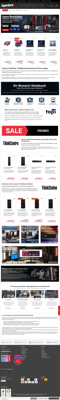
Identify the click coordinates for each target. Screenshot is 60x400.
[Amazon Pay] (28, 379)
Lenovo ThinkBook (5, 77)
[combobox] (30, 5)
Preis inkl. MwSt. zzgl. (8, 63)
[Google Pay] (29, 382)
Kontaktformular (10, 369)
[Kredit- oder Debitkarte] (24, 382)
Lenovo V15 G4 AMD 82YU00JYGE (40, 50)
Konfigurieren (33, 398)
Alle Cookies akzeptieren (53, 398)
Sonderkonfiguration (24, 348)
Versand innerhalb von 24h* (21, 342)
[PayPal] (35, 379)
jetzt (41, 92)
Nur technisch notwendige (43, 398)
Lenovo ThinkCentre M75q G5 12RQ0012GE (50, 168)
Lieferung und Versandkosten (46, 357)
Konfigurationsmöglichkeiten (26, 149)
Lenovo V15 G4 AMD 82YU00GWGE (29, 50)
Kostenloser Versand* (7, 342)
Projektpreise (24, 351)
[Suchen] (42, 5)
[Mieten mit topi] (32, 379)
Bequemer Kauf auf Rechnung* (53, 342)
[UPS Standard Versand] (42, 379)
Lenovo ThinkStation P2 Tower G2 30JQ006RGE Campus (22, 210)
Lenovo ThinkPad (5, 74)
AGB (42, 348)
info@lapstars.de (5, 351)
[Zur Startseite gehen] (8, 5)
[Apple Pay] (32, 382)
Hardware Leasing (24, 352)
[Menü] (4, 389)
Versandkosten (28, 394)
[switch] (3, 395)
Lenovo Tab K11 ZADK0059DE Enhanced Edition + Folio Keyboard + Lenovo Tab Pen (17, 50)
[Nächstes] (58, 50)
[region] (30, 24)
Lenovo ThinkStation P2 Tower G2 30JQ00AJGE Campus (36, 210)
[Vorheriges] (1, 50)
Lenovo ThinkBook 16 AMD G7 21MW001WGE (53, 50)
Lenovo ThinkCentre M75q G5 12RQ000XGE (37, 168)
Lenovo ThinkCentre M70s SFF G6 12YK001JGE (8, 168)
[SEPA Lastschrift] (36, 382)
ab (7, 62)
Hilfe (59, 311)
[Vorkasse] (22, 379)
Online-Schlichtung (44, 353)
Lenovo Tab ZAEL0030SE (5, 50)
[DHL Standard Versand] (45, 379)
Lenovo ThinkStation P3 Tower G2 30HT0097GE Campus (8, 210)
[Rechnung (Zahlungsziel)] (25, 379)
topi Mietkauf (23, 353)
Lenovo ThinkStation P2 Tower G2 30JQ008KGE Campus (49, 210)
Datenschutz (43, 352)
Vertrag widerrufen (5, 372)
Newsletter (23, 359)
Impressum (43, 351)
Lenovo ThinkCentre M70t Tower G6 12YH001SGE (22, 168)
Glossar (23, 358)
